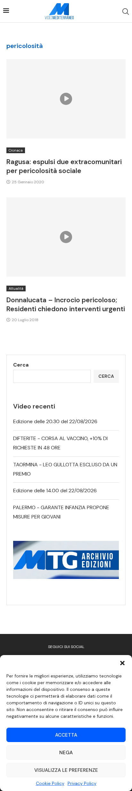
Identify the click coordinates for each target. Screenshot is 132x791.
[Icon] (66, 99)
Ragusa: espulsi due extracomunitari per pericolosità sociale (64, 166)
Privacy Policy (82, 783)
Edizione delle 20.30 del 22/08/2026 (55, 421)
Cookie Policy (50, 783)
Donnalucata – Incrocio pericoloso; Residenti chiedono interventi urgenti (65, 304)
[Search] (125, 11)
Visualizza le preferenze (66, 770)
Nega (66, 752)
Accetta (66, 735)
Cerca (21, 364)
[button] (122, 663)
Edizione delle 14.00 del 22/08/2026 (55, 490)
